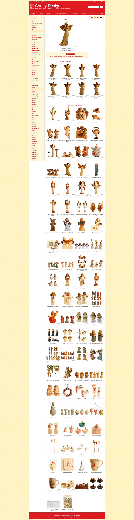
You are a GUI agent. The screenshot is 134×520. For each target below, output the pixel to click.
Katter (33, 91)
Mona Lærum (35, 106)
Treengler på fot (96, 398)
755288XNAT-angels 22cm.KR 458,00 (96, 97)
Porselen (34, 121)
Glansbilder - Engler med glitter (67, 509)
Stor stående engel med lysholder (67, 214)
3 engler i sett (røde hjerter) (53, 158)
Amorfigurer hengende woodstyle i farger (67, 141)
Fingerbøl (34, 70)
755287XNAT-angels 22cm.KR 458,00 (96, 79)
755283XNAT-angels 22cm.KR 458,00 (53, 97)
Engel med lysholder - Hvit (82, 232)
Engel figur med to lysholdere (82, 177)
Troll (102, 13)
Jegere (33, 87)
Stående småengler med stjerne (96, 251)
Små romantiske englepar (67, 306)
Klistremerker (35, 93)
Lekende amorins (67, 380)
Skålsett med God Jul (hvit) (67, 454)
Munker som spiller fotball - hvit (82, 343)
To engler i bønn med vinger (82, 306)
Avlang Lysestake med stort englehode (53, 510)
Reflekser (34, 124)
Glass (33, 76)
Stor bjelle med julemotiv (82, 472)
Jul (96, 13)
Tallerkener (34, 147)
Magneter (34, 102)
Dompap (34, 57)
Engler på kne (82, 158)
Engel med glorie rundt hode (53, 306)
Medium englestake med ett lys (82, 214)
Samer (33, 130)
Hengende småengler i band (53, 380)
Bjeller (33, 46)
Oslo (33, 117)
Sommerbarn (35, 69)
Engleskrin (53, 472)
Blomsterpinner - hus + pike (53, 454)
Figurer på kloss (53, 435)
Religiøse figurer (35, 128)
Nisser (48, 13)
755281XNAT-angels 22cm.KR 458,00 (82, 79)
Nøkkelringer (35, 115)
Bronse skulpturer (36, 50)
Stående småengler (67, 269)
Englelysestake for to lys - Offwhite (53, 215)
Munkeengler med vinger (68, 343)
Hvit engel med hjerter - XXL (96, 158)
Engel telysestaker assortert (96, 490)
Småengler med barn (96, 269)
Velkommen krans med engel (67, 398)
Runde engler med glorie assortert (68, 361)
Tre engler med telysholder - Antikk (53, 177)
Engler (41, 13)
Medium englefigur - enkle (53, 269)
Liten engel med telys (67, 195)
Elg (91, 13)
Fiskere (33, 72)
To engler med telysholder (67, 158)
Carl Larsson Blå (36, 65)
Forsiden (34, 18)
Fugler (33, 74)
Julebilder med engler (67, 472)
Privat (93, 1)
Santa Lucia (34, 132)
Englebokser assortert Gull (67, 490)
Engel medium (53, 417)
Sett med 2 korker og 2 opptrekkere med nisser (82, 491)
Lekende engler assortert (82, 361)
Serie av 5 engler (53, 343)
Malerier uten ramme (37, 37)
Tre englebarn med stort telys (82, 140)
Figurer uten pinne (96, 417)
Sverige (33, 145)
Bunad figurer (35, 52)
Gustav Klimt (35, 78)
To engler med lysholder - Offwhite (67, 251)
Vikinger (84, 13)
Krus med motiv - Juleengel (53, 490)
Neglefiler (34, 111)
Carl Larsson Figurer (61, 13)
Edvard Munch (35, 61)
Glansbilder (34, 134)
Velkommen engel (82, 398)
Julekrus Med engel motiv (96, 472)
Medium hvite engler (82, 324)
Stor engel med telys (53, 195)
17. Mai (33, 160)
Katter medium (68, 417)
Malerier (34, 35)
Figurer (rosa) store (67, 435)
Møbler (33, 110)
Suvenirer (74, 13)
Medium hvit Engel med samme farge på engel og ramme (53, 252)
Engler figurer (96, 361)
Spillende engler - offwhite (96, 380)
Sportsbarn (34, 141)
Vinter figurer (35, 154)
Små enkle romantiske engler (53, 361)
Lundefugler (34, 98)
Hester (33, 82)
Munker (33, 108)
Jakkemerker (35, 85)
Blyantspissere (35, 48)
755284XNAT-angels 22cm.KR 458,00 (67, 97)
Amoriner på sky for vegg (53, 398)
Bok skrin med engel (96, 435)
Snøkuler (34, 137)
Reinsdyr (34, 126)
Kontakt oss (45, 1)
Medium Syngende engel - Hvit (82, 251)
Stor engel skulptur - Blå (96, 177)
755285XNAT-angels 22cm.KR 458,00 (82, 97)
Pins (33, 119)
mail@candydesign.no (65, 8)
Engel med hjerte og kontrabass (53, 324)
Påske (33, 123)
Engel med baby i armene (67, 177)
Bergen (33, 44)
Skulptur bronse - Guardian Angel (53, 232)
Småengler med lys (96, 306)
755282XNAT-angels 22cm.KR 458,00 (53, 79)
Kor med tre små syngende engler (82, 380)
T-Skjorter (34, 150)
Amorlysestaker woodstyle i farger (53, 140)
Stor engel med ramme (96, 232)
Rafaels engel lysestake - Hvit (82, 195)
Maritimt (34, 104)
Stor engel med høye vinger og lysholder (96, 196)
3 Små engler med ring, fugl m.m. (67, 324)
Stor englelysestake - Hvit (67, 232)
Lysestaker (34, 100)
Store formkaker (82, 417)
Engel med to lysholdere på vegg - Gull (96, 215)
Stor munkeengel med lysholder (96, 343)
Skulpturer (34, 136)
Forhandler (100, 1)
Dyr (32, 59)
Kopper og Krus (35, 97)
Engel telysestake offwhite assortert (82, 270)
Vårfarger (34, 158)
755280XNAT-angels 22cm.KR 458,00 (67, 79)
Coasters (34, 56)
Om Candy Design (35, 1)
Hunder (33, 83)
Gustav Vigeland (35, 80)
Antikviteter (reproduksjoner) (36, 40)
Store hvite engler (96, 324)
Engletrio (82, 454)
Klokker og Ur (35, 95)
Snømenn (34, 139)
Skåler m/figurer (82, 435)
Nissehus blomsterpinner (96, 454)
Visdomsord (34, 156)
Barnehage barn (35, 43)
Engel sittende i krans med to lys (96, 140)
